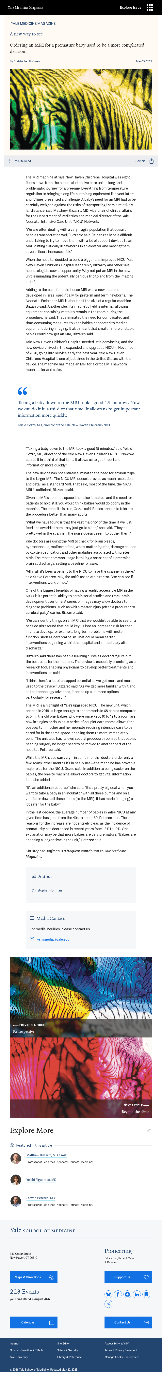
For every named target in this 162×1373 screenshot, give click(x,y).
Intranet (14, 1343)
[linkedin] (137, 1294)
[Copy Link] (149, 1130)
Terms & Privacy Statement (121, 1350)
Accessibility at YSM (117, 1343)
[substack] (146, 1294)
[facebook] (118, 1294)
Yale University (19, 1357)
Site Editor (63, 1343)
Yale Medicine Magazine (25, 7)
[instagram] (127, 1294)
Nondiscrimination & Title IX (26, 1350)
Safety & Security (67, 1350)
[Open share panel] (151, 161)
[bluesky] (108, 1294)
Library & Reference (69, 1357)
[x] (108, 1304)
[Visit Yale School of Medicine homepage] (42, 1231)
